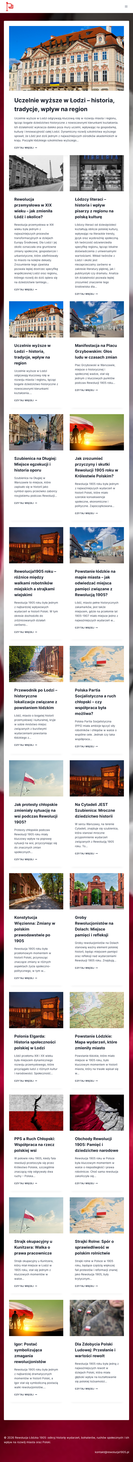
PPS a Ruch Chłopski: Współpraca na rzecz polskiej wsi (34, 1144)
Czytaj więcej (25, 147)
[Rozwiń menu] (126, 6)
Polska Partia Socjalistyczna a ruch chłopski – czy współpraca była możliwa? (95, 702)
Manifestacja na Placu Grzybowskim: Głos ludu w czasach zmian (96, 351)
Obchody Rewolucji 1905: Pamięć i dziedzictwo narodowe (96, 1144)
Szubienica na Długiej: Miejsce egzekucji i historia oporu (35, 464)
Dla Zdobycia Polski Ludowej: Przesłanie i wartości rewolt (95, 1350)
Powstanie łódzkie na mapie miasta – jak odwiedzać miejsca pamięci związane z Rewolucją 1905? (95, 583)
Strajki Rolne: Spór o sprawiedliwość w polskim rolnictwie (94, 1247)
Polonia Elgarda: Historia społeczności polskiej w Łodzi (35, 1042)
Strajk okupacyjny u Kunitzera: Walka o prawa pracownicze (33, 1247)
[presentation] (66, 58)
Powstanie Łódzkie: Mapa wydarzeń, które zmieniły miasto (96, 1042)
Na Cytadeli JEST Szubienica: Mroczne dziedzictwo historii (95, 810)
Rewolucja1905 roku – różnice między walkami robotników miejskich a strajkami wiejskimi (35, 583)
